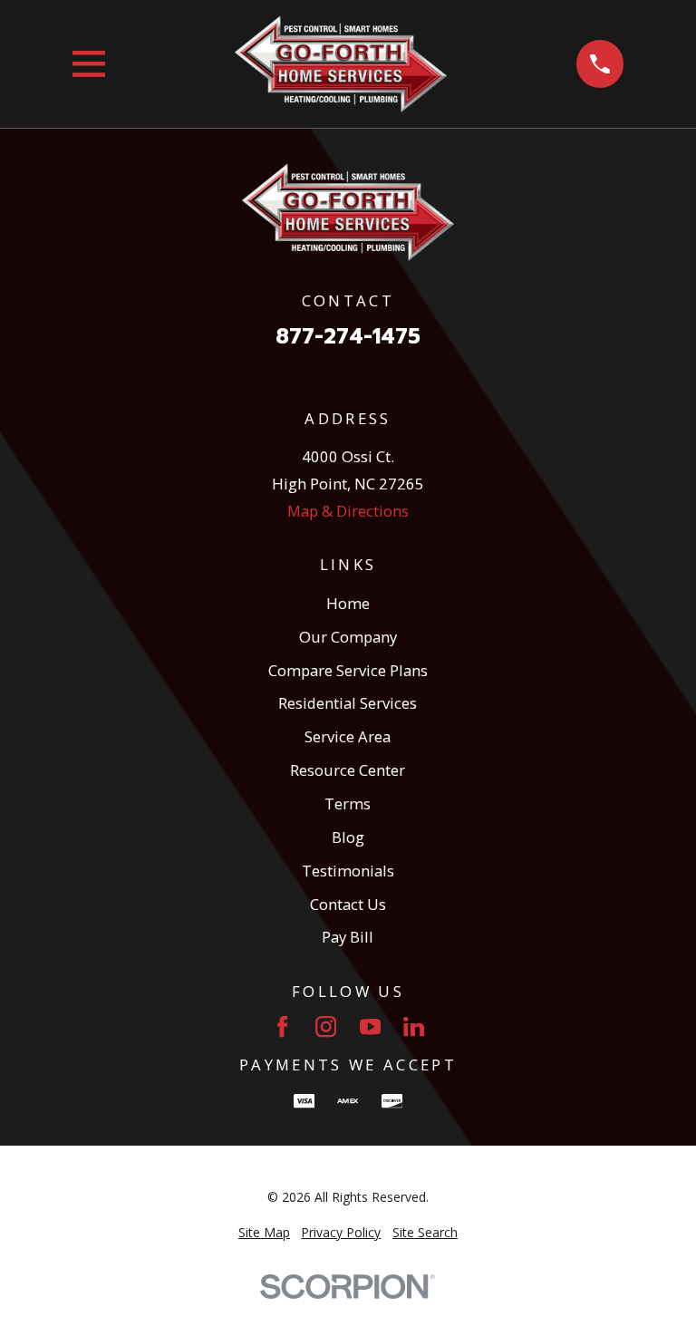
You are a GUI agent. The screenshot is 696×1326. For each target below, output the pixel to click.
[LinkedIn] (413, 1026)
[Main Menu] (89, 64)
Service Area (347, 736)
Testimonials (348, 870)
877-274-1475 (348, 336)
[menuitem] (264, 1232)
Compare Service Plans (348, 670)
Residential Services (347, 702)
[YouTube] (370, 1026)
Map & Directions (348, 510)
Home (348, 603)
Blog (348, 837)
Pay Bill (347, 936)
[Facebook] (282, 1026)
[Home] (341, 64)
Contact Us (348, 904)
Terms (347, 803)
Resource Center (347, 770)
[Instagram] (325, 1026)
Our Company (348, 636)
